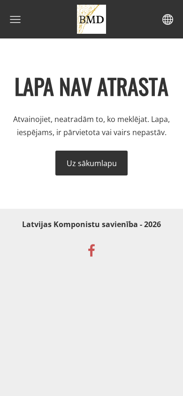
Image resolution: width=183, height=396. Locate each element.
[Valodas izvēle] (168, 19)
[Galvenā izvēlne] (15, 19)
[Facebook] (91, 250)
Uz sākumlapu (92, 163)
